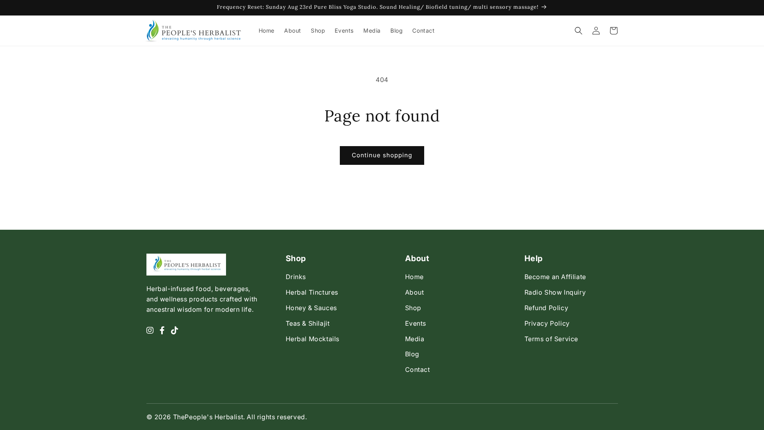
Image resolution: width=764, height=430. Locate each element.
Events (416, 323)
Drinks (296, 277)
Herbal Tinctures (312, 292)
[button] (578, 30)
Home (414, 277)
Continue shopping (382, 155)
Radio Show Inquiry (555, 292)
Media (415, 339)
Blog (412, 354)
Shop (413, 308)
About (414, 292)
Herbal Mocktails (313, 339)
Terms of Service (551, 339)
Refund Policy (546, 308)
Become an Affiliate (555, 277)
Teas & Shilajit (308, 323)
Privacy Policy (547, 323)
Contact (417, 369)
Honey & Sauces (311, 308)
